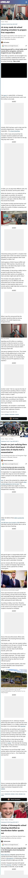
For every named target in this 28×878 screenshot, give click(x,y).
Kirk (2, 480)
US (8, 56)
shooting (8, 865)
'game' (5, 95)
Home (2, 21)
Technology (12, 414)
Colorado (21, 794)
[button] (26, 46)
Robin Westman (5, 854)
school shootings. (15, 131)
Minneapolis (9, 858)
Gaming (17, 414)
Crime (16, 794)
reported (22, 726)
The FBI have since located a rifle (10, 522)
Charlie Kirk (7, 794)
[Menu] (26, 2)
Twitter (9, 743)
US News (7, 414)
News (6, 21)
